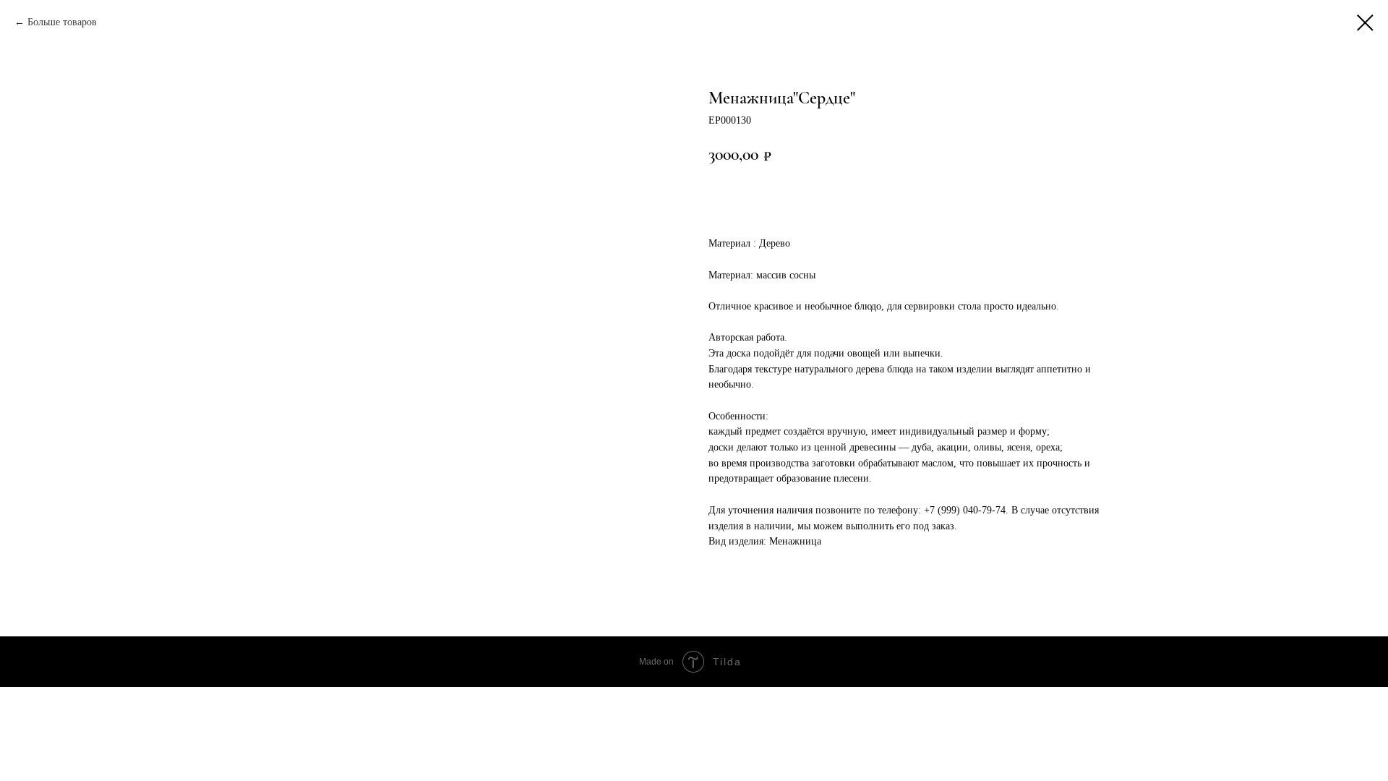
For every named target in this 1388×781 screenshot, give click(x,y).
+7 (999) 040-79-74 (965, 510)
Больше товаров (62, 22)
